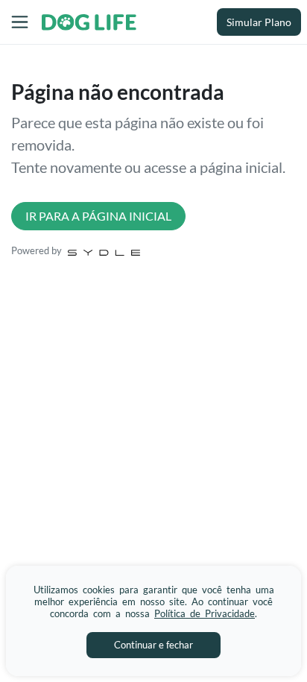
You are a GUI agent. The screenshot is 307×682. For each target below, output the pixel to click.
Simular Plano (259, 22)
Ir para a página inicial (98, 216)
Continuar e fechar (153, 645)
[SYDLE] (104, 251)
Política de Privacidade (204, 613)
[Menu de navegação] (20, 22)
